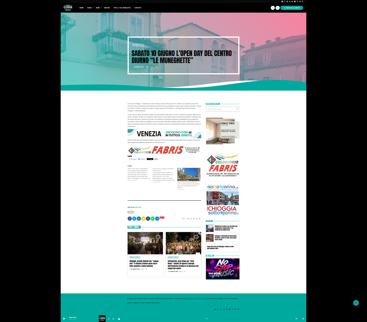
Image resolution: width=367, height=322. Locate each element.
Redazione (138, 207)
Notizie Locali (138, 45)
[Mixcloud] (292, 1)
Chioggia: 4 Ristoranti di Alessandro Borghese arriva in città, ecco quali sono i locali (226, 238)
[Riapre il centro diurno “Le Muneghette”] (140, 174)
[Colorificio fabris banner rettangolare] (164, 154)
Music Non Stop (214, 273)
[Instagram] (295, 1)
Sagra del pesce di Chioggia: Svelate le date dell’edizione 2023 (220, 247)
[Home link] (68, 7)
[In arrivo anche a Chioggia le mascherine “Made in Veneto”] (165, 175)
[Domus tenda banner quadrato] (222, 144)
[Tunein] (287, 1)
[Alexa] (302, 1)
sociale (130, 212)
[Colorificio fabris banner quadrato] (222, 178)
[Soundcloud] (290, 1)
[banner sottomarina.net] (222, 215)
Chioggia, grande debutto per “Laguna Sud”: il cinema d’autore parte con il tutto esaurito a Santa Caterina (144, 263)
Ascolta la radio (292, 8)
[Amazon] (300, 1)
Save (163, 217)
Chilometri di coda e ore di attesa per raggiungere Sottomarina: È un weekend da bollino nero (226, 228)
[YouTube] (282, 1)
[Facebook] (297, 1)
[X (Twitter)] (285, 1)
